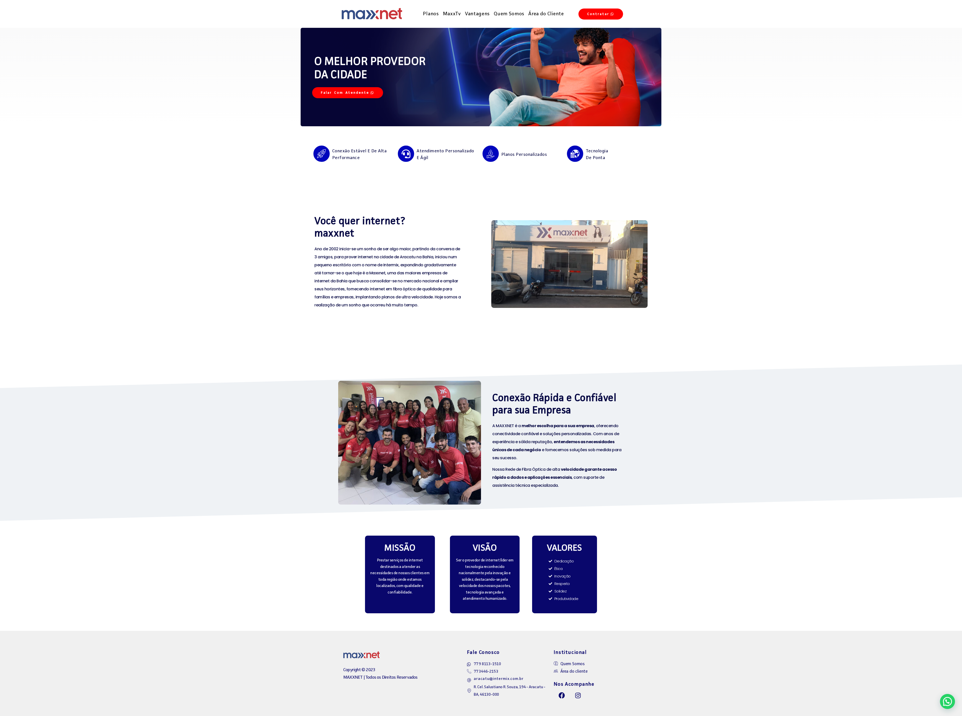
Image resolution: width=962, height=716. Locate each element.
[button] (947, 701)
